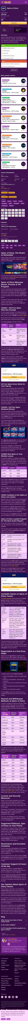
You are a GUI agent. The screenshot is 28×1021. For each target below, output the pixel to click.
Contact (16, 978)
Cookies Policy (5, 983)
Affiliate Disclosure (6, 985)
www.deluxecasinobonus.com (13, 941)
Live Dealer (4, 197)
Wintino (3, 967)
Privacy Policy (4, 981)
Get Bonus (14, 377)
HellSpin (3, 963)
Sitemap (3, 987)
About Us (17, 981)
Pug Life (17, 972)
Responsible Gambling (20, 983)
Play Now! (14, 23)
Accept (3, 1019)
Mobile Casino (12, 197)
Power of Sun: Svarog (20, 963)
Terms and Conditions (14, 25)
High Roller (11, 192)
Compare (3, 989)
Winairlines (4, 961)
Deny (8, 1019)
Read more (14, 70)
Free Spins (4, 192)
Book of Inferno (18, 961)
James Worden (12, 934)
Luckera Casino (5, 965)
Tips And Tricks (18, 985)
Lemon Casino (4, 969)
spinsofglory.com (5, 188)
